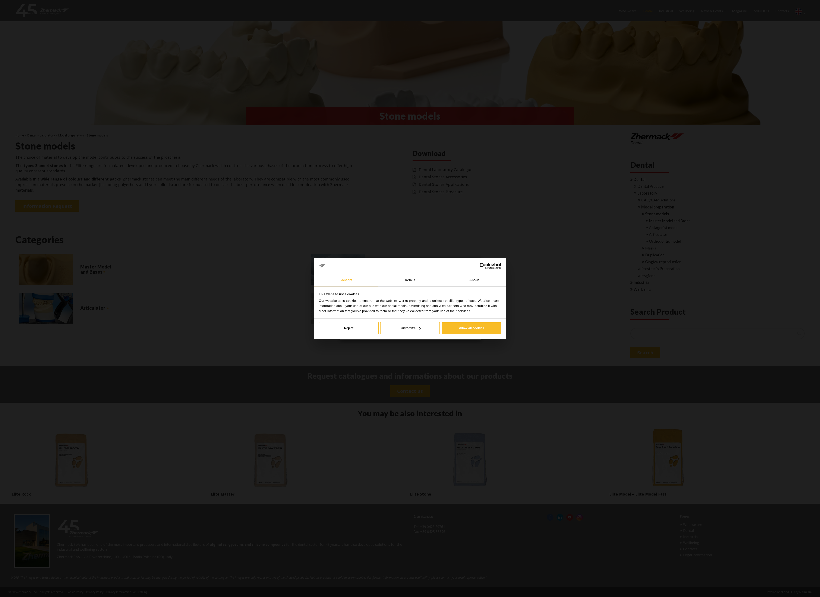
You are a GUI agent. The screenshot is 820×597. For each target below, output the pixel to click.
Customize (408, 328)
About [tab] (474, 280)
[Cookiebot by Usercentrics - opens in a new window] (482, 266)
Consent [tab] (346, 280)
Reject (348, 328)
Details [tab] (410, 280)
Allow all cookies (471, 328)
